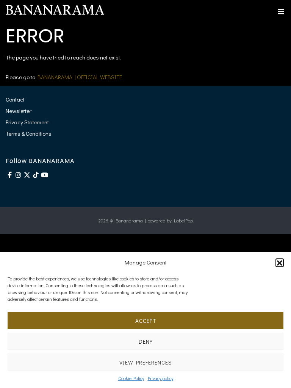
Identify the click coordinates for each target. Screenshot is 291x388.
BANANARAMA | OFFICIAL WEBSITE (80, 77)
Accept (145, 320)
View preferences (145, 362)
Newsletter (18, 110)
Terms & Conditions (29, 133)
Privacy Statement (27, 122)
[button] (279, 262)
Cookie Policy (131, 378)
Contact (15, 99)
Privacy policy (160, 378)
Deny (146, 341)
